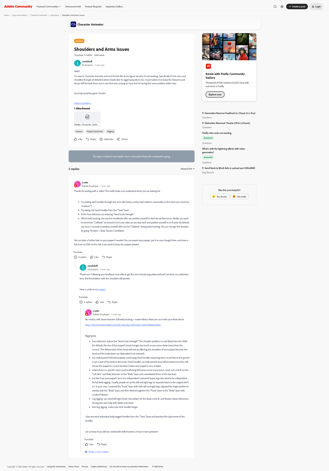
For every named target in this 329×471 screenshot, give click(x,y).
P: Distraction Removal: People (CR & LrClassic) (226, 123)
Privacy (85, 466)
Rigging (110, 131)
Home (6, 15)
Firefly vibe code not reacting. (217, 132)
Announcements (73, 6)
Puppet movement (95, 131)
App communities (20, 15)
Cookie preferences (99, 466)
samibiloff (87, 61)
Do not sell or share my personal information (129, 466)
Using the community (56, 466)
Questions (54, 15)
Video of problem (82, 103)
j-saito (85, 182)
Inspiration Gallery (114, 6)
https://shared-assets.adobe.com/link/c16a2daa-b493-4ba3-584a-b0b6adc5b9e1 (123, 324)
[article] (131, 220)
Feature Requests (93, 6)
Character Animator (39, 15)
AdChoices (158, 466)
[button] (297, 6)
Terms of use (73, 466)
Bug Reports (208, 172)
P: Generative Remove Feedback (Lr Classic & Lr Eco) (228, 113)
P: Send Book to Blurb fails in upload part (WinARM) (228, 168)
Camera (79, 131)
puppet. (102, 289)
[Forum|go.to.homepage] (18, 6)
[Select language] (282, 6)
